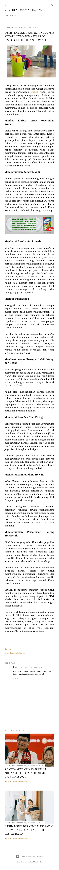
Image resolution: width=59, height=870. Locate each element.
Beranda (11, 15)
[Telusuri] (52, 4)
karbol (34, 91)
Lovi (15, 667)
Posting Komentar (21, 781)
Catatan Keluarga (17, 653)
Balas (16, 678)
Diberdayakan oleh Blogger (31, 856)
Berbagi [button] (8, 649)
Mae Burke (37, 862)
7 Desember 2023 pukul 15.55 (30, 667)
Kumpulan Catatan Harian (23, 10)
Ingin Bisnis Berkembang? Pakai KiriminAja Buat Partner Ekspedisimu (29, 829)
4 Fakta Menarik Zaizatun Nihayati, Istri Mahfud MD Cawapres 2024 (25, 772)
